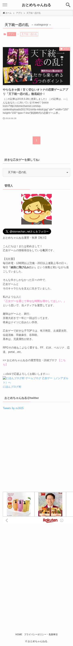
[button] (68, 5)
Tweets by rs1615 (13, 408)
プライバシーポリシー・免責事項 (41, 634)
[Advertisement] (36, 452)
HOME (18, 634)
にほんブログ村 (12, 386)
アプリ (11, 34)
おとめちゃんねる (36, 5)
